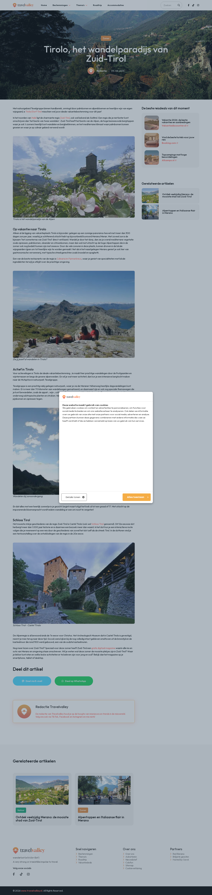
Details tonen (73, 497)
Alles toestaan (135, 497)
